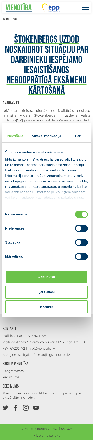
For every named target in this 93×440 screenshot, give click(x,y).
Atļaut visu (46, 277)
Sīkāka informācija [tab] (46, 136)
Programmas (13, 371)
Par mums (11, 377)
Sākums (6, 19)
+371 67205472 (14, 348)
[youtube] (36, 407)
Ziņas (15, 19)
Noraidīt (46, 307)
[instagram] (26, 407)
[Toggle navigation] (85, 7)
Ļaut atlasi (46, 292)
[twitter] (5, 407)
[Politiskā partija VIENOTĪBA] (18, 7)
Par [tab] (78, 136)
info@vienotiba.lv (41, 348)
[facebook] (16, 407)
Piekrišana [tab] (15, 136)
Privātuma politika (46, 435)
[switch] (81, 228)
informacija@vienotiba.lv (50, 355)
